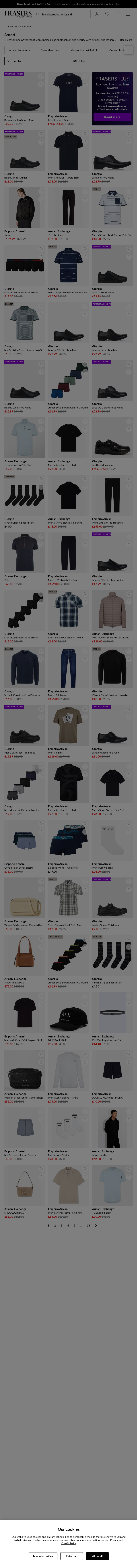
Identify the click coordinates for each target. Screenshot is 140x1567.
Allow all (97, 1556)
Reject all (71, 1556)
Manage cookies (43, 1556)
